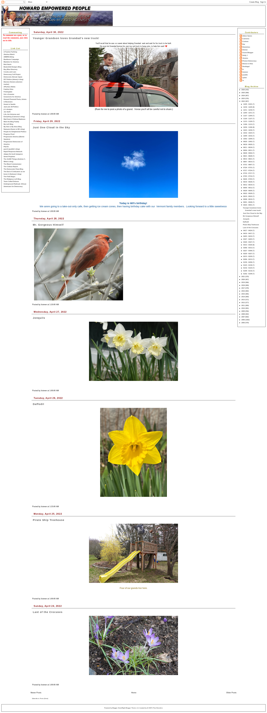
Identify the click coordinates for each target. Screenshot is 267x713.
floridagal (246, 66)
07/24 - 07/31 (248, 167)
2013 (243, 299)
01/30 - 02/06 (248, 262)
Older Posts (231, 693)
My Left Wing (8, 124)
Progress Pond (9, 134)
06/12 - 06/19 (248, 185)
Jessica (245, 58)
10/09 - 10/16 (248, 136)
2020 (243, 279)
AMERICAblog (9, 57)
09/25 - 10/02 (248, 141)
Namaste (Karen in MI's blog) (14, 129)
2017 (243, 288)
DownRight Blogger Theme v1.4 (128, 708)
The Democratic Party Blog (13, 169)
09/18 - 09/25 (248, 144)
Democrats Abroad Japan (13, 77)
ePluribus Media (9, 87)
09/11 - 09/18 (248, 147)
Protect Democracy (249, 61)
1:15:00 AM (54, 506)
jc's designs (8, 109)
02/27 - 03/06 (248, 250)
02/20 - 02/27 (248, 253)
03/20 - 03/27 (248, 242)
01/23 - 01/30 (248, 265)
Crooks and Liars (10, 72)
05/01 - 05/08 (248, 202)
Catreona (246, 38)
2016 (243, 291)
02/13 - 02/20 (248, 256)
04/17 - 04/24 (248, 230)
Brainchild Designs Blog (12, 67)
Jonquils (246, 219)
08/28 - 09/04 (248, 153)
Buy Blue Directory (10, 69)
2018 (243, 285)
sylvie (245, 77)
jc (243, 69)
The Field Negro (9, 176)
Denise (245, 50)
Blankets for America (11, 62)
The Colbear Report (11, 166)
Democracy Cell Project (12, 74)
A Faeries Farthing (10, 52)
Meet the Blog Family (11, 121)
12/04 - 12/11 (248, 113)
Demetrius (246, 47)
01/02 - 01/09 (248, 274)
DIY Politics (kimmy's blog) (13, 79)
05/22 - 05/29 (248, 193)
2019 (243, 282)
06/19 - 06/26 (248, 182)
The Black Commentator (12, 164)
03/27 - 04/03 (248, 239)
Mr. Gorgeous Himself (251, 216)
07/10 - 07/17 (248, 173)
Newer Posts (36, 693)
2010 (243, 308)
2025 (243, 92)
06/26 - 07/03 (248, 179)
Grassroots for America (12, 97)
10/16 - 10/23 (248, 133)
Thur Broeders (158, 708)
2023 (243, 98)
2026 (243, 89)
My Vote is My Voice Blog (13, 126)
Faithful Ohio (8, 89)
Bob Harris (7, 64)
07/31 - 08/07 (248, 164)
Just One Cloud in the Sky (252, 213)
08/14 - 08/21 (248, 159)
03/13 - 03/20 (248, 245)
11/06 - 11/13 (248, 124)
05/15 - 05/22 (248, 196)
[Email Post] (59, 114)
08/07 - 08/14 (248, 162)
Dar (244, 44)
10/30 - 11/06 (248, 127)
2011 (243, 305)
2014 (243, 296)
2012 (243, 302)
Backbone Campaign (11, 59)
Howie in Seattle (9, 104)
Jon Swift (7, 112)
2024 (243, 95)
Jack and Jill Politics (11, 107)
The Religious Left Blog (12, 179)
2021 (243, 276)
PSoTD (6, 146)
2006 (243, 320)
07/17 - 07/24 (248, 170)
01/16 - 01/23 (248, 268)
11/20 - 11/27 (248, 118)
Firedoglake (8, 92)
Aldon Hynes (247, 36)
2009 (243, 311)
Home (133, 693)
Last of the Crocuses (250, 227)
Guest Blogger (248, 52)
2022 (243, 101)
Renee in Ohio (248, 64)
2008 (243, 314)
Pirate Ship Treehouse (251, 224)
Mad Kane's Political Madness (14, 119)
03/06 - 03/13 (248, 248)
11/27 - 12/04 (248, 115)
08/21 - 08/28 (248, 156)
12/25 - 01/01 (248, 104)
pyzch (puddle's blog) (12, 149)
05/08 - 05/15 (248, 199)
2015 (243, 294)
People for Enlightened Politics (15, 131)
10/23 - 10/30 (248, 130)
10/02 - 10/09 (248, 139)
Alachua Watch (9, 54)
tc (243, 80)
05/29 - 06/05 (248, 190)
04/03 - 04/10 (248, 236)
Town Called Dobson (11, 181)
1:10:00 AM (54, 304)
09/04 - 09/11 (248, 150)
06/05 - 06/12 (248, 188)
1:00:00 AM (54, 114)
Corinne (245, 41)
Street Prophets (9, 156)
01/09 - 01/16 (248, 271)
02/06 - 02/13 (248, 259)
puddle (245, 75)
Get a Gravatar (9, 94)
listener (245, 72)
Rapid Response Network (13, 151)
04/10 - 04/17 (248, 233)
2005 (243, 322)
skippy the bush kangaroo (13, 154)
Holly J (245, 55)
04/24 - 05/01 (248, 205)
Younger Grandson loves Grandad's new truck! (66, 38)
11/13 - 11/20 (248, 121)
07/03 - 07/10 (248, 176)
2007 (243, 317)
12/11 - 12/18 (248, 110)
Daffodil (246, 222)
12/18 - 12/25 (248, 107)
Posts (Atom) (44, 698)
